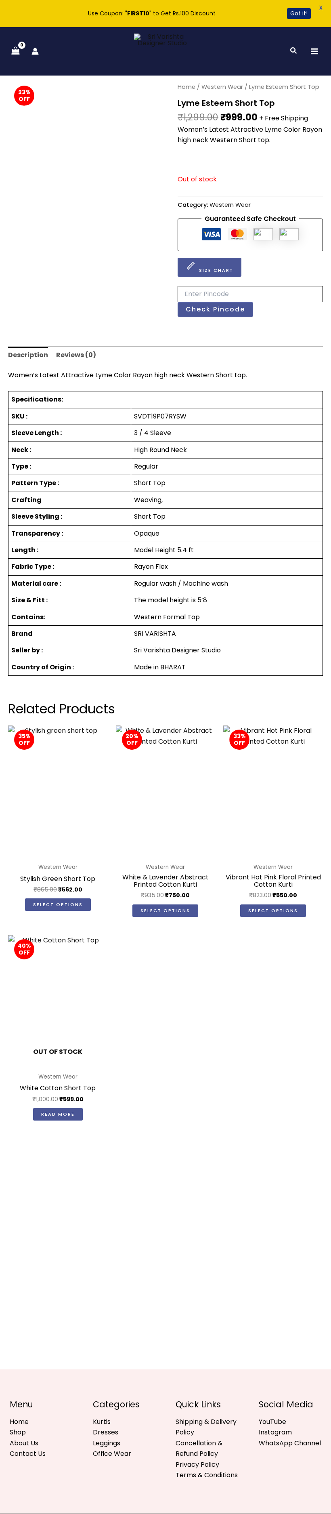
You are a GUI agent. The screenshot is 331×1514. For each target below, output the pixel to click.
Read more (58, 1114)
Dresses (105, 1432)
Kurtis (102, 1421)
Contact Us (28, 1453)
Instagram (275, 1432)
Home (186, 87)
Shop (18, 1432)
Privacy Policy (197, 1464)
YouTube (272, 1421)
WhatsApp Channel (290, 1443)
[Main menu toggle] (314, 51)
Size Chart (216, 270)
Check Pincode (215, 309)
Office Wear (112, 1453)
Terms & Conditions (207, 1475)
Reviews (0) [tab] (76, 355)
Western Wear (222, 87)
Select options (58, 904)
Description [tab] (28, 355)
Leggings (106, 1443)
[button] (293, 51)
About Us (24, 1443)
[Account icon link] (35, 51)
